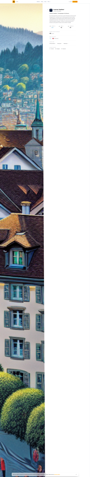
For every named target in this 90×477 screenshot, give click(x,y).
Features (38, 1)
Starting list (59, 43)
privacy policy (57, 474)
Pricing (42, 1)
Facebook (64, 48)
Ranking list (65, 43)
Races (45, 1)
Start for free (75, 1)
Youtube (52, 48)
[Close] (76, 474)
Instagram (58, 48)
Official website (52, 43)
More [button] (48, 1)
